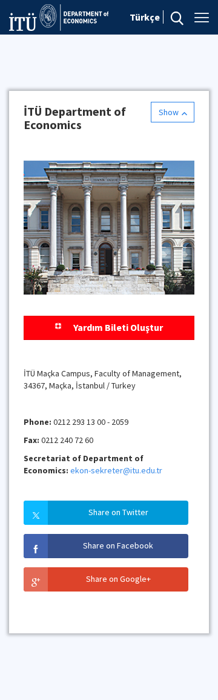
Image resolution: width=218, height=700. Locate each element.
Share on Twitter (118, 512)
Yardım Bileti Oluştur (118, 327)
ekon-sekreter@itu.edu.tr (116, 470)
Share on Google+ (118, 578)
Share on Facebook (118, 545)
